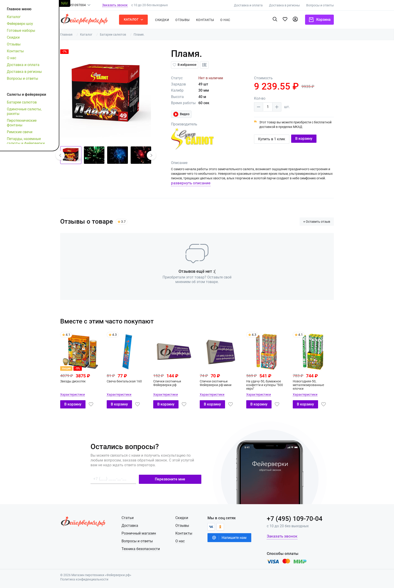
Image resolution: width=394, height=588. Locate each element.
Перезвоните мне (170, 479)
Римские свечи (19, 132)
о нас (225, 20)
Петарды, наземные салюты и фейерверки (26, 141)
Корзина (323, 19)
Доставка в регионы (284, 5)
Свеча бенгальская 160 (124, 381)
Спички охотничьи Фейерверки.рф (167, 383)
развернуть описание (190, 183)
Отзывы (182, 20)
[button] (60, 155)
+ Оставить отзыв (316, 221)
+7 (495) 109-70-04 (294, 519)
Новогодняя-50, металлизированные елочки (308, 384)
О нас (11, 58)
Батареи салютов (22, 102)
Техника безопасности (141, 549)
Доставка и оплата (248, 5)
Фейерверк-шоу (20, 23)
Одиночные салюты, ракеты (24, 111)
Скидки (162, 20)
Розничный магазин (139, 533)
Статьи (128, 518)
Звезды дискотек (73, 381)
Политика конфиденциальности (84, 579)
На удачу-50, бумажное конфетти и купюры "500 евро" (264, 384)
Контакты (205, 20)
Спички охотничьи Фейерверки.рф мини (215, 383)
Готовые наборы (21, 30)
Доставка (130, 525)
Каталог (14, 17)
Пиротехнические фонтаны (21, 122)
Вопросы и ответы (320, 5)
